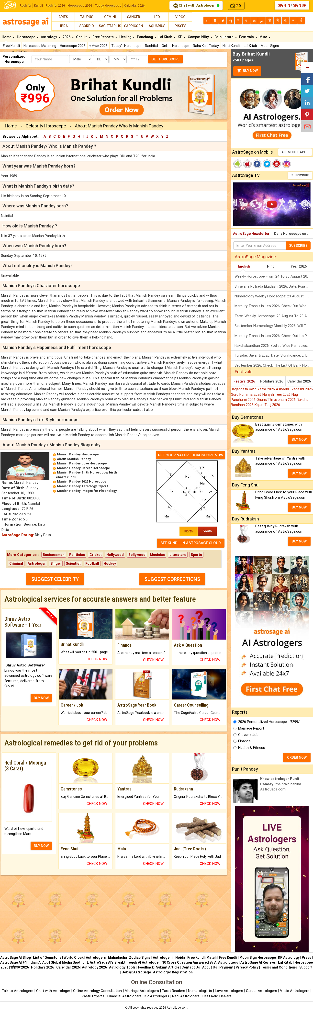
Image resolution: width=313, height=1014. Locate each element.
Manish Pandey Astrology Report (82, 486)
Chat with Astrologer (197, 5)
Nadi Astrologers (186, 996)
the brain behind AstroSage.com (280, 784)
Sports (196, 555)
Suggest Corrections (172, 579)
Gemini (110, 17)
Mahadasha (117, 957)
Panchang (145, 37)
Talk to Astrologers (17, 991)
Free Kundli (11, 46)
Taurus (86, 17)
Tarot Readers (174, 991)
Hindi (271, 266)
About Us (209, 967)
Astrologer (37, 563)
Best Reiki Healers (217, 996)
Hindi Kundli (231, 46)
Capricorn (133, 26)
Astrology (49, 37)
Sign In (284, 5)
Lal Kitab (250, 46)
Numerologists (200, 991)
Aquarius (157, 26)
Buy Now (250, 71)
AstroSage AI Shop (15, 957)
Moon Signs (270, 46)
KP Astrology (289, 957)
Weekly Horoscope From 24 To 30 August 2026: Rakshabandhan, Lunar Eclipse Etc (274, 276)
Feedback (146, 967)
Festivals (247, 37)
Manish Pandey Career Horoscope (83, 468)
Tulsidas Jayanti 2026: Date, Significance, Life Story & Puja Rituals (274, 355)
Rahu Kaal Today (206, 46)
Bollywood (136, 555)
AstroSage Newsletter (251, 234)
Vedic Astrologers (294, 991)
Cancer (133, 17)
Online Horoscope (175, 46)
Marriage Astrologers (142, 991)
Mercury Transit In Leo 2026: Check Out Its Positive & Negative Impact (274, 336)
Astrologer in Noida (169, 957)
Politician (77, 555)
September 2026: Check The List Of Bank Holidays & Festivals (274, 365)
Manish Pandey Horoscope (78, 454)
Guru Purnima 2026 (246, 394)
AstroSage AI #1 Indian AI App (24, 962)
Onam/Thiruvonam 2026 (277, 399)
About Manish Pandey (74, 459)
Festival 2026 (244, 381)
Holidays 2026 (271, 381)
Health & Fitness (251, 747)
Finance (244, 741)
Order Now (297, 757)
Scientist (73, 563)
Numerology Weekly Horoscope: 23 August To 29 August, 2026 (274, 296)
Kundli (38, 5)
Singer (55, 563)
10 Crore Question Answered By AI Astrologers (200, 962)
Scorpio (86, 26)
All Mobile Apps (295, 152)
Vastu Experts (92, 996)
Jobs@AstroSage (136, 972)
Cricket (95, 555)
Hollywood (115, 555)
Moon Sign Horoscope (257, 957)
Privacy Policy (247, 967)
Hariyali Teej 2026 (276, 394)
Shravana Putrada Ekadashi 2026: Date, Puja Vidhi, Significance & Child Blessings (274, 286)
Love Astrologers (229, 991)
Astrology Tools (122, 967)
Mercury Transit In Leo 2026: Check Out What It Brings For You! (274, 306)
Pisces (180, 26)
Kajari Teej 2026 (267, 405)
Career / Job (248, 734)
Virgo (180, 17)
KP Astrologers (157, 996)
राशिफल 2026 (98, 46)
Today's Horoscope (126, 46)
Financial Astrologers (124, 996)
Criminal (16, 563)
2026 (67, 37)
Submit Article (167, 967)
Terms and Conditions (279, 967)
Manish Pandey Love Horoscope (82, 463)
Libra (63, 26)
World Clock (74, 957)
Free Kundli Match (202, 957)
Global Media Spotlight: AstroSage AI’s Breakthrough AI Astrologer (105, 962)
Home (7, 37)
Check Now (97, 659)
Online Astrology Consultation (98, 991)
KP (180, 37)
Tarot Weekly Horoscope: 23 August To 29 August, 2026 (274, 316)
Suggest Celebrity (55, 579)
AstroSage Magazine (255, 256)
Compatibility (199, 37)
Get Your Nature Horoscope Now (190, 455)
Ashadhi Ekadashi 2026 (294, 389)
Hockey (110, 563)
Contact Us (190, 967)
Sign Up (299, 5)
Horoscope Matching (39, 46)
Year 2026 (299, 266)
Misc (263, 37)
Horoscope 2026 (79, 5)
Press (306, 957)
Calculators (224, 37)
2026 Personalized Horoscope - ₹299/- (269, 722)
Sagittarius (110, 26)
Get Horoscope (165, 59)
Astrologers (96, 957)
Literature (177, 555)
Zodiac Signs (140, 957)
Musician (157, 555)
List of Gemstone (47, 957)
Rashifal (25, 5)
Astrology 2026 (94, 967)
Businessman (54, 555)
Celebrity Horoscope (46, 125)
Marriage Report (251, 728)
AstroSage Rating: (17, 535)
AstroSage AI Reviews (258, 962)
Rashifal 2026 (55, 5)
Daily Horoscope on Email (293, 234)
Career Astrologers (261, 991)
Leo (157, 17)
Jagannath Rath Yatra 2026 (253, 389)
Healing (125, 37)
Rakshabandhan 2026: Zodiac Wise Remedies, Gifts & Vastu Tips (274, 345)
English (244, 266)
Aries (63, 17)
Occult (82, 37)
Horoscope (26, 37)
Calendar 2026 (134, 5)
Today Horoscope (108, 5)
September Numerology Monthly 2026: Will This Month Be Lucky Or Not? (274, 326)
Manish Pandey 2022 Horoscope (81, 481)
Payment (226, 967)
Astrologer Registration (173, 972)
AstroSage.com (177, 1007)
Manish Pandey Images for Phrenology (87, 491)
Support (306, 967)
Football (92, 563)
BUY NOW (41, 698)
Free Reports (103, 37)
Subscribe (300, 175)
